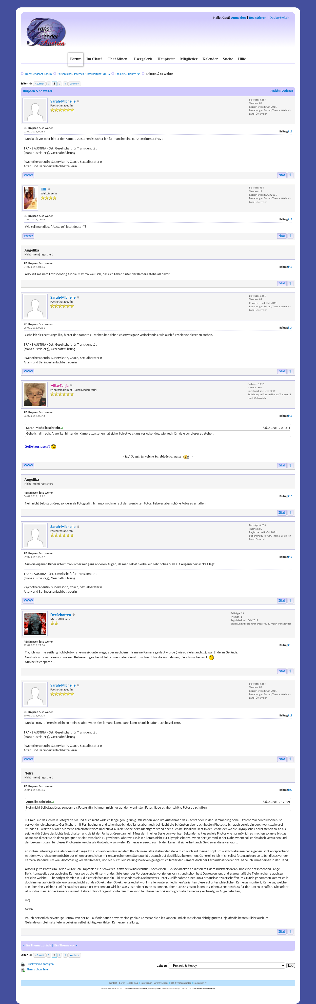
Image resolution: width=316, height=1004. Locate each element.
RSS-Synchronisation (181, 983)
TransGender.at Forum (38, 74)
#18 (290, 645)
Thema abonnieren (38, 969)
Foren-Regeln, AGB (128, 983)
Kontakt (113, 983)
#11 (290, 131)
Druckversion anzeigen (40, 964)
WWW (28, 175)
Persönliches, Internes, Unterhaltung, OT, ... (84, 74)
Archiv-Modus (161, 983)
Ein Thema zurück (38, 945)
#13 (290, 267)
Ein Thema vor (64, 945)
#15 (290, 416)
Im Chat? (94, 59)
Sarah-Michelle (63, 102)
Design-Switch (279, 18)
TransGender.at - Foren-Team (203, 989)
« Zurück (39, 84)
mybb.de (143, 989)
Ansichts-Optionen (282, 90)
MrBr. (159, 989)
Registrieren (258, 18)
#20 (290, 790)
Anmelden (238, 18)
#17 (290, 557)
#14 (290, 328)
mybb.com (133, 989)
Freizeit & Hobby (126, 74)
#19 (290, 715)
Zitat (281, 175)
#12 (290, 219)
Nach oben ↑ (200, 983)
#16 (290, 496)
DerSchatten (60, 615)
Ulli (43, 189)
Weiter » (74, 84)
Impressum (146, 983)
